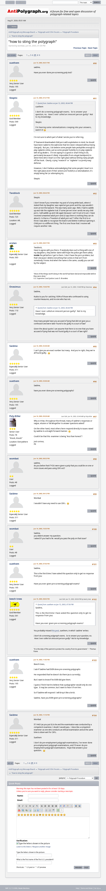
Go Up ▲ (97, 888)
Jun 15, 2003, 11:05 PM (42, 660)
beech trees (15, 598)
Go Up (10, 763)
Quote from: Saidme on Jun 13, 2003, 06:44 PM (55, 103)
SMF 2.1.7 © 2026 (11, 888)
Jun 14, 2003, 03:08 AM (42, 381)
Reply (88, 55)
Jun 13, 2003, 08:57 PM (42, 243)
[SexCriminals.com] (10, 260)
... (29, 55)
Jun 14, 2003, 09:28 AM (42, 416)
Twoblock (14, 193)
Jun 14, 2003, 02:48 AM (42, 346)
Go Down (12, 55)
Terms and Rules (86, 888)
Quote (93, 80)
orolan (13, 243)
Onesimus (15, 286)
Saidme (13, 345)
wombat (14, 458)
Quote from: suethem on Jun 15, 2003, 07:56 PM (55, 604)
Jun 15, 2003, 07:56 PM (42, 564)
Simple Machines (24, 888)
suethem (14, 62)
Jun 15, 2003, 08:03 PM (42, 599)
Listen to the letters (23, 847)
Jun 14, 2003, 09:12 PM (42, 494)
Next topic (93, 48)
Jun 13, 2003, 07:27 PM (42, 98)
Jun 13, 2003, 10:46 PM (42, 287)
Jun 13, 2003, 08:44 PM (42, 193)
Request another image (42, 847)
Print (95, 55)
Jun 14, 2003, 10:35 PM (42, 529)
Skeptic (13, 97)
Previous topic (80, 48)
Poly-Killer (15, 416)
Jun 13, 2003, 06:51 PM (42, 63)
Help (77, 888)
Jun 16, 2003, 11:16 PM (42, 715)
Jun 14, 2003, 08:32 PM (42, 458)
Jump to (62, 778)
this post (55, 630)
